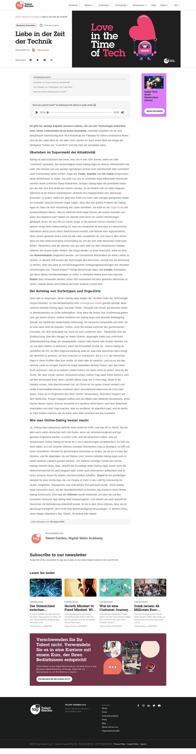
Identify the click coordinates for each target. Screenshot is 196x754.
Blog (153, 5)
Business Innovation (26, 25)
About (163, 5)
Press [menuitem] (104, 719)
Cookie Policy (133, 744)
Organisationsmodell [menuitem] (110, 731)
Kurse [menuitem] (104, 712)
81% (105, 355)
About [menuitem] (104, 708)
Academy (73, 5)
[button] (37, 112)
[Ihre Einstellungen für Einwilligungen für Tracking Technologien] (2, 751)
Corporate (103, 5)
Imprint (143, 744)
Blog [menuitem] (104, 723)
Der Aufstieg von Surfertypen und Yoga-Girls (52, 87)
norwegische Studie (91, 303)
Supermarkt (117, 207)
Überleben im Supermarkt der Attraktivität (51, 82)
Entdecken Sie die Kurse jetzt (54, 679)
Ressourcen (138, 5)
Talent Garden (43, 50)
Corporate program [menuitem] (110, 716)
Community (120, 5)
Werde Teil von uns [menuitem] (110, 727)
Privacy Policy (119, 744)
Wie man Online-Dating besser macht (49, 92)
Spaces (88, 5)
